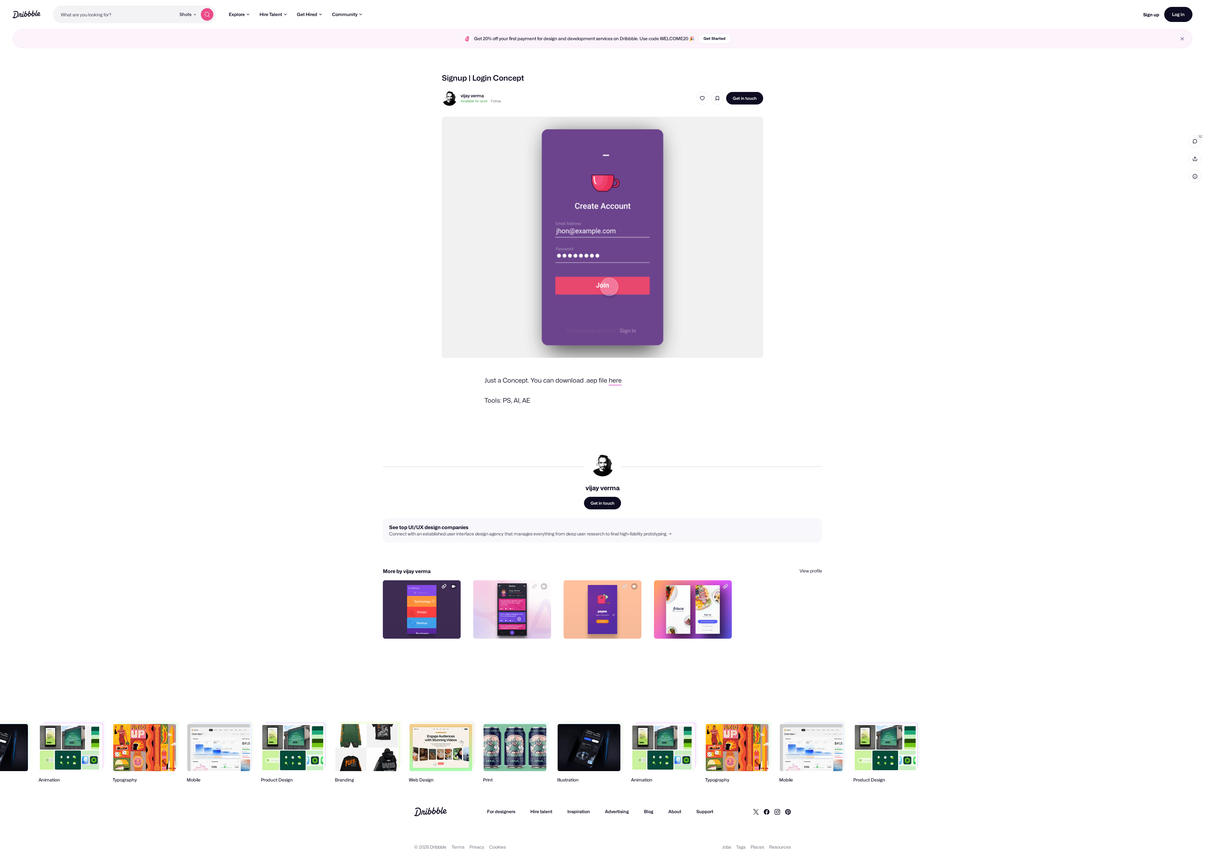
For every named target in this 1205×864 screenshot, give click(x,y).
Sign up (1151, 14)
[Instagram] (777, 811)
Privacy (476, 847)
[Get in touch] (424, 627)
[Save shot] (717, 98)
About (674, 811)
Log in (1178, 14)
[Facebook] (766, 811)
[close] (1182, 39)
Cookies (497, 847)
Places (757, 847)
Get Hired (307, 14)
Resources (780, 847)
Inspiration (578, 811)
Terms (458, 847)
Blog (648, 811)
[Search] (207, 14)
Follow (496, 101)
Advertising (617, 811)
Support (704, 811)
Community (344, 14)
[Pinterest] (788, 811)
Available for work (474, 101)
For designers (501, 811)
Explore (237, 14)
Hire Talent (271, 14)
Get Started (715, 38)
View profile (811, 570)
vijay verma (472, 95)
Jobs (726, 847)
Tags (741, 847)
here (615, 380)
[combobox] (114, 14)
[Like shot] (702, 98)
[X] (756, 811)
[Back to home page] (26, 14)
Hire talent (541, 811)
